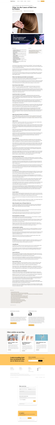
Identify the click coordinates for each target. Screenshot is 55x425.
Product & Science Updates (30, 371)
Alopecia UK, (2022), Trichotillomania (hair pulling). (15, 302)
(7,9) (39, 180)
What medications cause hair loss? (41, 343)
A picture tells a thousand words (23, 396)
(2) (24, 91)
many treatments (15, 275)
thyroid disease (35, 228)
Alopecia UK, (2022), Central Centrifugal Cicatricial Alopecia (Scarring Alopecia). (18, 300)
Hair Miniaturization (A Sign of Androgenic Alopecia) (27, 343)
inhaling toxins (30, 266)
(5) (31, 236)
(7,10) (16, 189)
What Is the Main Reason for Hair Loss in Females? (35, 50)
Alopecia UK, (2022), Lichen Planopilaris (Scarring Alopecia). (16, 301)
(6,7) (40, 141)
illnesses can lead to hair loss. (19, 230)
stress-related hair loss (33, 116)
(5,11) (38, 246)
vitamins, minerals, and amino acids (29, 253)
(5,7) (35, 200)
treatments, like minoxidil (18, 213)
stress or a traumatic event (29, 139)
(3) (38, 106)
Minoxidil (13, 99)
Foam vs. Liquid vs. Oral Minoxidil (13, 343)
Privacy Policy (24, 399)
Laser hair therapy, (14, 104)
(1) (32, 65)
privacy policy (42, 362)
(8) (22, 167)
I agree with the (22, 399)
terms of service (38, 362)
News (20, 5)
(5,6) (16, 127)
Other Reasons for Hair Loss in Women (34, 51)
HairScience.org (17, 5)
